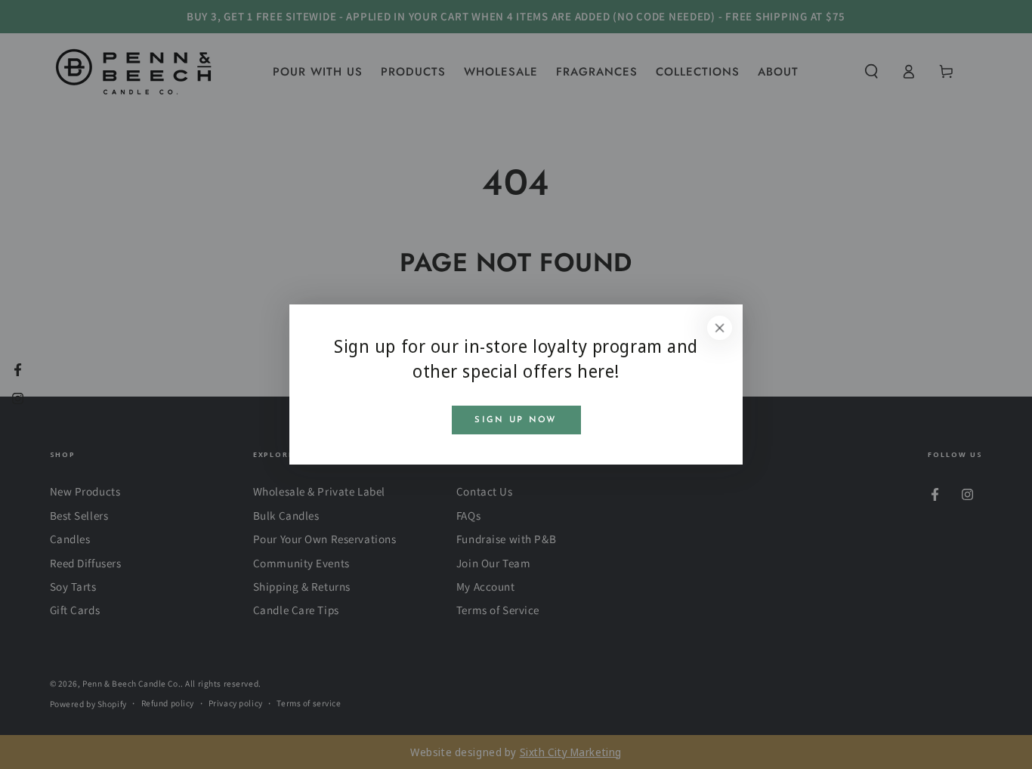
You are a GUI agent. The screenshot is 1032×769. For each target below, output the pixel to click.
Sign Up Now (515, 420)
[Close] (720, 328)
